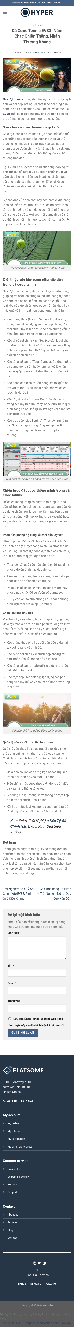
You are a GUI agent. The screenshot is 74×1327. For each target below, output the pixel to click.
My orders (13, 1123)
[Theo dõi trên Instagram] (34, 1263)
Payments (14, 1169)
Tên (11, 965)
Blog (10, 1230)
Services (12, 1222)
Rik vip (66, 1323)
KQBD (19, 1323)
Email (12, 983)
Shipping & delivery (19, 1176)
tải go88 (8, 1323)
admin (57, 52)
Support (12, 1192)
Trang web (14, 1001)
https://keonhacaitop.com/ (43, 1323)
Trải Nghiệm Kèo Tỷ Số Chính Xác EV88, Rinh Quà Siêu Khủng (18, 893)
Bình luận (14, 933)
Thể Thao (37, 25)
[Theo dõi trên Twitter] (39, 1263)
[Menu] (5, 12)
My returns (14, 1131)
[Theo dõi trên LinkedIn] (44, 1263)
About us (13, 1214)
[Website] (37, 12)
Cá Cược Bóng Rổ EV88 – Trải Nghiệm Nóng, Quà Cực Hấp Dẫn (54, 893)
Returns (12, 1184)
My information (17, 1139)
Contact (12, 1237)
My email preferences (20, 1146)
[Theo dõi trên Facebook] (29, 1263)
